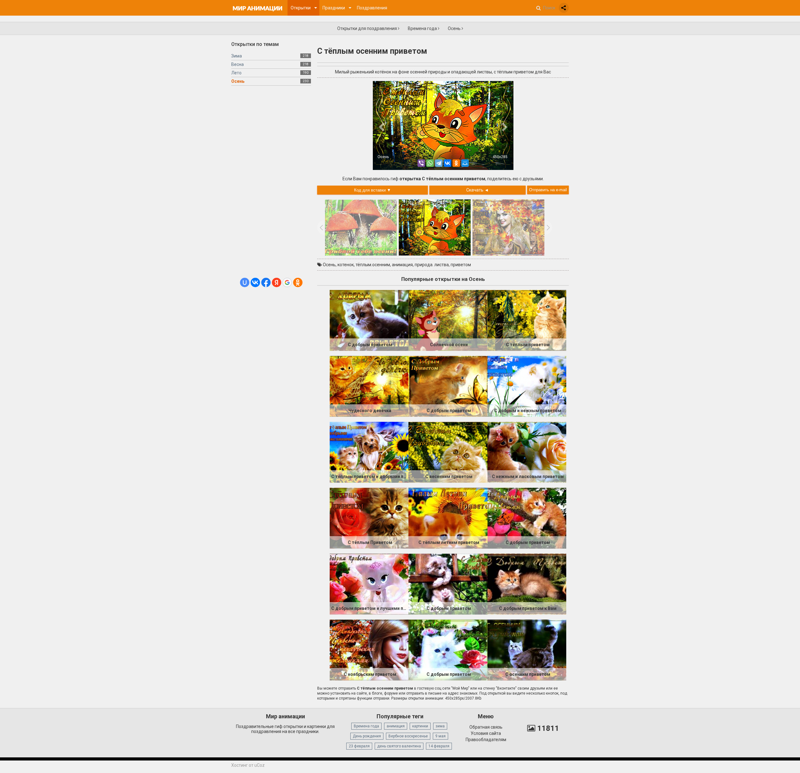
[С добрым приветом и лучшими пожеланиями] (369, 583)
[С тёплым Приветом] (369, 517)
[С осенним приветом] (527, 649)
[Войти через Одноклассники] (297, 282)
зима (440, 726)
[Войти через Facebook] (266, 282)
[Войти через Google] (287, 282)
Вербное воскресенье (408, 736)
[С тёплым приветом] (527, 319)
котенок (346, 264)
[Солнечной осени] (447, 319)
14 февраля (438, 746)
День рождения (367, 736)
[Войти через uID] (244, 282)
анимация (402, 264)
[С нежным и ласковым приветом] (527, 451)
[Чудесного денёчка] (369, 385)
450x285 (500, 157)
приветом (461, 264)
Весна (237, 64)
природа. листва (432, 264)
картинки (420, 726)
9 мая (440, 736)
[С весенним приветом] (447, 451)
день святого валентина (399, 746)
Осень (455, 28)
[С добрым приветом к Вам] (527, 583)
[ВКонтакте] (447, 163)
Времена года (423, 28)
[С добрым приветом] (369, 319)
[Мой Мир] (465, 163)
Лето (236, 72)
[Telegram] (438, 163)
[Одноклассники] (456, 163)
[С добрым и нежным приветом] (527, 385)
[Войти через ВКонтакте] (255, 282)
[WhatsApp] (430, 163)
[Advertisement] (271, 184)
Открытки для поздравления (367, 28)
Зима (236, 55)
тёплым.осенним (373, 264)
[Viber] (421, 163)
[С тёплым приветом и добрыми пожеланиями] (369, 451)
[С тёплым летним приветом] (447, 517)
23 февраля (359, 746)
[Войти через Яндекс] (276, 282)
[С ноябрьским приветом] (369, 649)
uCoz (259, 765)
